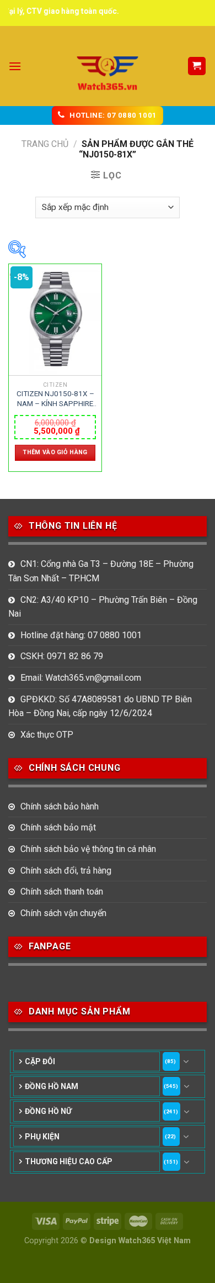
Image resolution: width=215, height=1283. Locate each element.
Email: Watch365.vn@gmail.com (80, 677)
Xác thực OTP (46, 734)
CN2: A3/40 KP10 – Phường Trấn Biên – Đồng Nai (102, 607)
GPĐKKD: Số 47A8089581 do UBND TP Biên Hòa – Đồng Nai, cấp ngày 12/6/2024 (100, 706)
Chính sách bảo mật (58, 827)
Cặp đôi (40, 1061)
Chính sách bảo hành (59, 806)
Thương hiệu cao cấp (68, 1161)
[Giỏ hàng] (197, 66)
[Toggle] (186, 1061)
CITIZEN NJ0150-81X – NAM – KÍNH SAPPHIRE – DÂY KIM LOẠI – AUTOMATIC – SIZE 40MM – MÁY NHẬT (55, 399)
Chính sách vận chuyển (63, 913)
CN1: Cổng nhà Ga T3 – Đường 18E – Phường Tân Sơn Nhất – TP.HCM (101, 571)
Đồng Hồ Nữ (48, 1111)
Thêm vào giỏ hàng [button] (55, 452)
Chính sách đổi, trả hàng (65, 870)
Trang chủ (45, 144)
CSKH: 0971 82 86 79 (61, 656)
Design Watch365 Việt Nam (140, 1240)
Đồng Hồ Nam (51, 1086)
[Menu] (15, 66)
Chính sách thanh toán (61, 891)
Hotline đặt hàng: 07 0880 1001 (81, 635)
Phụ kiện (42, 1136)
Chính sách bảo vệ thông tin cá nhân (88, 849)
